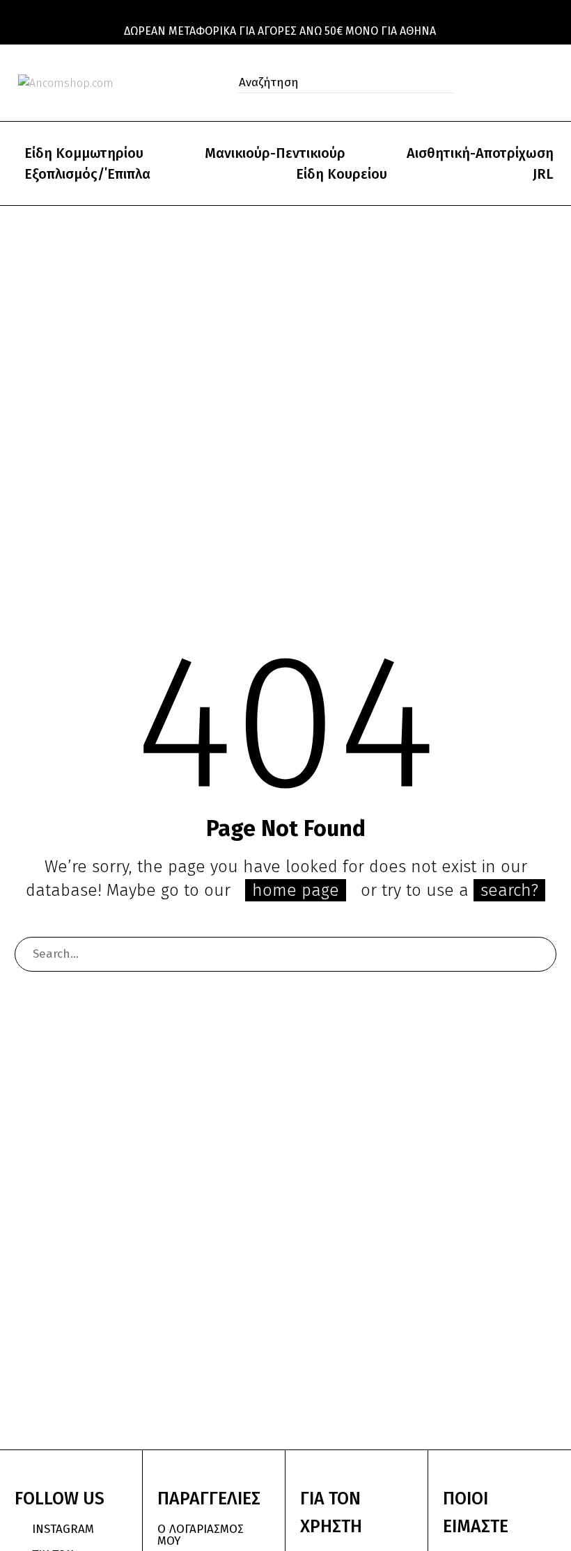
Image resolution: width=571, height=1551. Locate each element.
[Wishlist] (521, 82)
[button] (439, 82)
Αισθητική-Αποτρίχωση (480, 153)
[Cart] (549, 82)
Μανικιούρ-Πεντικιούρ (275, 153)
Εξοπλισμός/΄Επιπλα (87, 174)
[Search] (539, 954)
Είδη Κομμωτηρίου (83, 153)
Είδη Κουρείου (341, 174)
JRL (543, 174)
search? (509, 890)
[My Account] (490, 82)
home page (295, 890)
